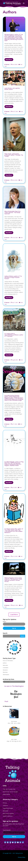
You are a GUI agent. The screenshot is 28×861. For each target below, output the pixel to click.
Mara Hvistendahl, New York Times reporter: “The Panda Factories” (14, 213)
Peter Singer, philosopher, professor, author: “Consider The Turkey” (14, 150)
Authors (5, 663)
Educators (5, 670)
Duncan (7, 64)
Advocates (5, 665)
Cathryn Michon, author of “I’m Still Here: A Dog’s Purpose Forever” (14, 275)
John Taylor (14, 739)
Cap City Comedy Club (9, 789)
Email (4, 621)
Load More (14, 614)
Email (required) (7, 830)
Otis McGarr (14, 721)
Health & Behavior (8, 816)
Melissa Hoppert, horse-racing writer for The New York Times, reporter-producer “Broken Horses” (14, 585)
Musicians (5, 672)
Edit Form (5, 828)
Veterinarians (6, 674)
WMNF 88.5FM (6, 794)
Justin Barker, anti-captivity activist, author (14, 92)
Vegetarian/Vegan (8, 808)
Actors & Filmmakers (8, 660)
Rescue (5, 803)
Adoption (5, 805)
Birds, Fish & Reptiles (8, 813)
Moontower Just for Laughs (10, 792)
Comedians (5, 667)
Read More (9, 59)
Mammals (5, 811)
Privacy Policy (21, 857)
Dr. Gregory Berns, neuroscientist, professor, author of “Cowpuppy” (14, 336)
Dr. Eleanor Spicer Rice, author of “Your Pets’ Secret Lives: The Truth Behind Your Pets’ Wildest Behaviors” (14, 526)
